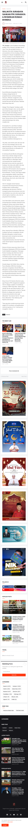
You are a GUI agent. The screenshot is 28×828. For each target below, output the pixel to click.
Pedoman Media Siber (8, 710)
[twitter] (10, 814)
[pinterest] (21, 814)
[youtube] (14, 814)
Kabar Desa (16, 689)
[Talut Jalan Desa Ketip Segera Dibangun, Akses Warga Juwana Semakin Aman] (6, 750)
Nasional (8, 8)
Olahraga (17, 694)
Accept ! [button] (5, 825)
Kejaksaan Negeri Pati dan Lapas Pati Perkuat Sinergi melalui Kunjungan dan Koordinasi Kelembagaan (18, 760)
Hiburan (15, 696)
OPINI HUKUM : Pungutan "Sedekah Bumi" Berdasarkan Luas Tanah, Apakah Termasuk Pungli (7, 359)
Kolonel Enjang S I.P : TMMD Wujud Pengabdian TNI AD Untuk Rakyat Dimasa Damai (19, 773)
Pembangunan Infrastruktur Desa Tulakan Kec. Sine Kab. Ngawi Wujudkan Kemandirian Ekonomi (18, 638)
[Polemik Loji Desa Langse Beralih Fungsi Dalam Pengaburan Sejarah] (7, 619)
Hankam (17, 686)
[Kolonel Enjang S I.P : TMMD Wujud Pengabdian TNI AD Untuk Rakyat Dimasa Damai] (6, 774)
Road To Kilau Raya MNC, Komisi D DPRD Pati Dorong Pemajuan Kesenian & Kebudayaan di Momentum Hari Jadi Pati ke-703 (7, 338)
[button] (2, 2)
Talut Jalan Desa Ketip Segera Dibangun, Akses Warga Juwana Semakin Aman (18, 750)
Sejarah (6, 699)
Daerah (6, 686)
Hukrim (6, 689)
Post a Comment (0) (14, 371)
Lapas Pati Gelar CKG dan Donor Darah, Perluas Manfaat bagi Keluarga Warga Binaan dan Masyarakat (20, 337)
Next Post (24, 376)
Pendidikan (7, 694)
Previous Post (5, 376)
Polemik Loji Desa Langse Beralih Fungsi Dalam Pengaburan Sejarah (19, 618)
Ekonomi (16, 691)
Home (3, 8)
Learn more (10, 821)
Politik (14, 699)
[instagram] (17, 814)
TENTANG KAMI (20, 710)
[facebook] (7, 814)
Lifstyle (6, 696)
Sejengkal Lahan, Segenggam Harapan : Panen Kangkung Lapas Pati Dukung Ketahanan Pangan (19, 741)
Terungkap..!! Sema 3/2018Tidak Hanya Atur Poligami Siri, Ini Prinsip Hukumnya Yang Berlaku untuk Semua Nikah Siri (19, 627)
